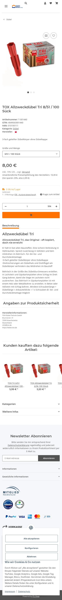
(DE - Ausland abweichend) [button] (25, 194)
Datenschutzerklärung (18, 445)
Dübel (16, 128)
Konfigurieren (31, 548)
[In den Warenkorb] (4, 27)
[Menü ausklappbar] (6, 6)
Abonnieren (49, 458)
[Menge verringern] (5, 206)
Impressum (10, 591)
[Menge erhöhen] (56, 206)
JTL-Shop (35, 596)
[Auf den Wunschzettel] (53, 35)
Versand (26, 172)
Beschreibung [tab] (10, 225)
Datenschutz (24, 591)
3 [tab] (34, 92)
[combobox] (31, 154)
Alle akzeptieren (32, 538)
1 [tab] (28, 92)
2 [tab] (31, 92)
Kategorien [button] (9, 404)
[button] (30, 3)
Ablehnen (31, 556)
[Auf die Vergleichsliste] (46, 35)
